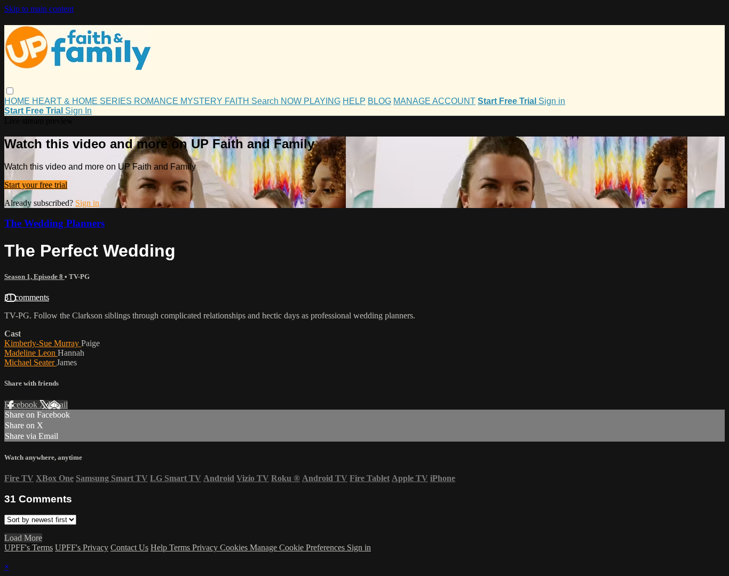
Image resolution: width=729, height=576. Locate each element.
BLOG (379, 101)
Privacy (206, 547)
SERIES (117, 101)
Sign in (551, 101)
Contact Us (129, 547)
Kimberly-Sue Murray (42, 343)
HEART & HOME (66, 101)
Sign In (78, 110)
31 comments (26, 297)
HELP (354, 101)
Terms (180, 547)
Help (159, 547)
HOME (18, 101)
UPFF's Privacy (81, 547)
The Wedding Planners (54, 223)
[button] (9, 90)
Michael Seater (30, 362)
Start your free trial (35, 184)
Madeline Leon (31, 352)
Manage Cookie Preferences (298, 547)
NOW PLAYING (310, 101)
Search (266, 101)
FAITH (238, 101)
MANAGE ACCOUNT (434, 101)
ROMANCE (157, 101)
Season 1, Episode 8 (34, 277)
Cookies (235, 547)
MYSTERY (202, 101)
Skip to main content (39, 8)
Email (58, 404)
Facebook (21, 404)
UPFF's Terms (28, 547)
